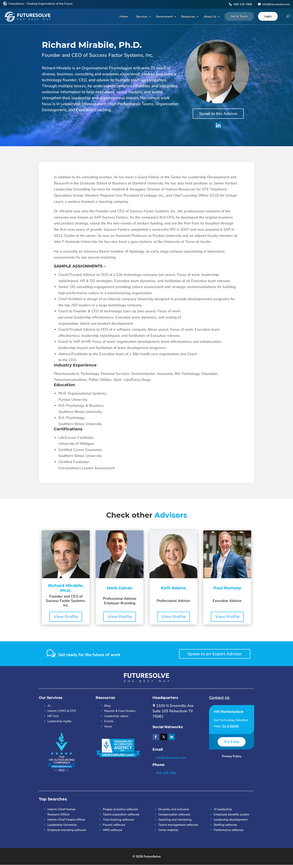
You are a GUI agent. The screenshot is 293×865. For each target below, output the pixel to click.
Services (141, 17)
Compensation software (174, 814)
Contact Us (219, 698)
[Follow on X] (163, 737)
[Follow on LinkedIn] (171, 737)
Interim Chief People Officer (66, 820)
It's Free (231, 741)
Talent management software (178, 825)
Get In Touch (239, 16)
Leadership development (230, 820)
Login (268, 16)
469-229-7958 (242, 4)
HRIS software (112, 830)
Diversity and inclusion (173, 809)
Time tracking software (118, 820)
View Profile (66, 616)
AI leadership (223, 809)
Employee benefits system (231, 814)
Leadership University (62, 825)
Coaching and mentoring (175, 820)
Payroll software (114, 825)
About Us (210, 17)
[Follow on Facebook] (155, 737)
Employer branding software (66, 830)
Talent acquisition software (121, 814)
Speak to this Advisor (218, 113)
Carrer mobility (168, 830)
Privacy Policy (231, 756)
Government (164, 17)
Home (124, 17)
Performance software (228, 830)
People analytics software (120, 809)
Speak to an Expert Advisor (215, 653)
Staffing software (225, 825)
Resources (188, 17)
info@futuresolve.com (276, 4)
